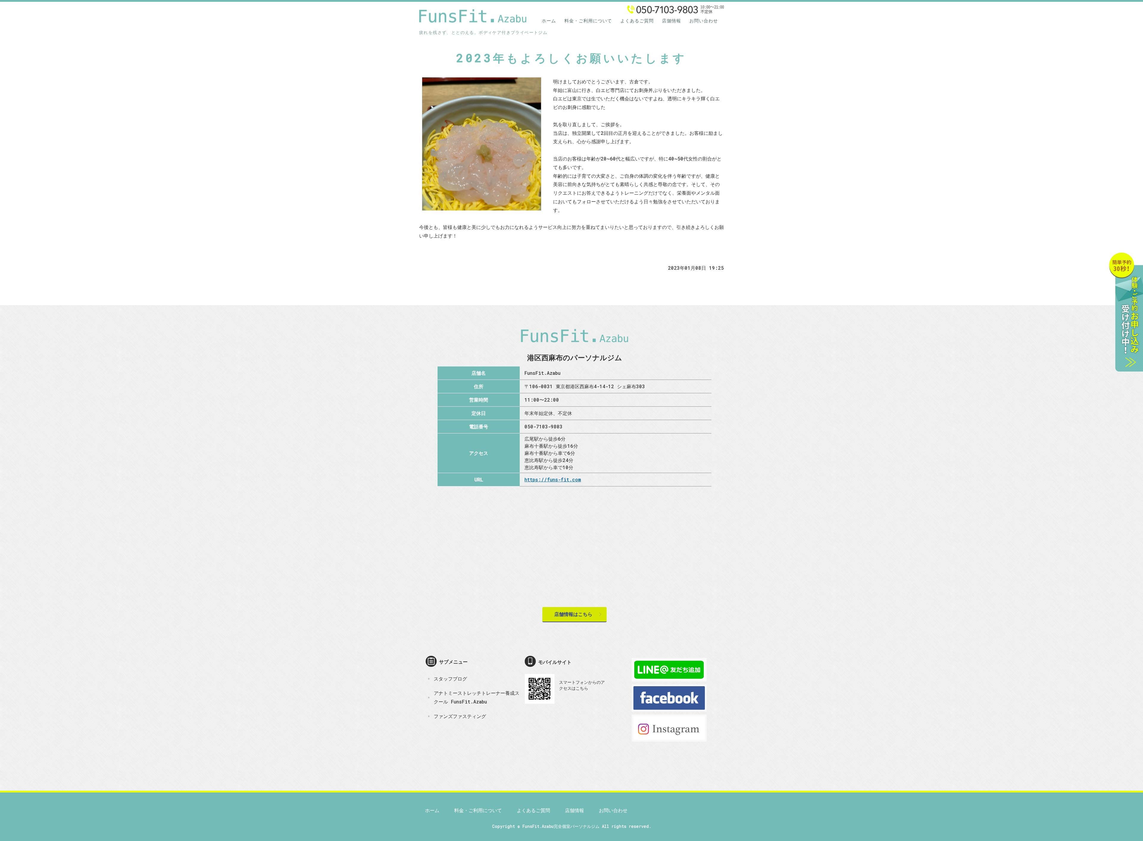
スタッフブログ (450, 678)
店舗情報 (671, 21)
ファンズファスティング (460, 716)
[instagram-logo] (669, 737)
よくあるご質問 (637, 21)
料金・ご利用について (588, 21)
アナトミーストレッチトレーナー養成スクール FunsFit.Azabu (476, 697)
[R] (669, 677)
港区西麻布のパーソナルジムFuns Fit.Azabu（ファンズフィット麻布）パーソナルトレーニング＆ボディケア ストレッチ (472, 15)
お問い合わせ (703, 21)
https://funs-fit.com (552, 479)
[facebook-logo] (669, 707)
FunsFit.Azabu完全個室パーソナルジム (560, 826)
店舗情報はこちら (573, 614)
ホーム (549, 21)
